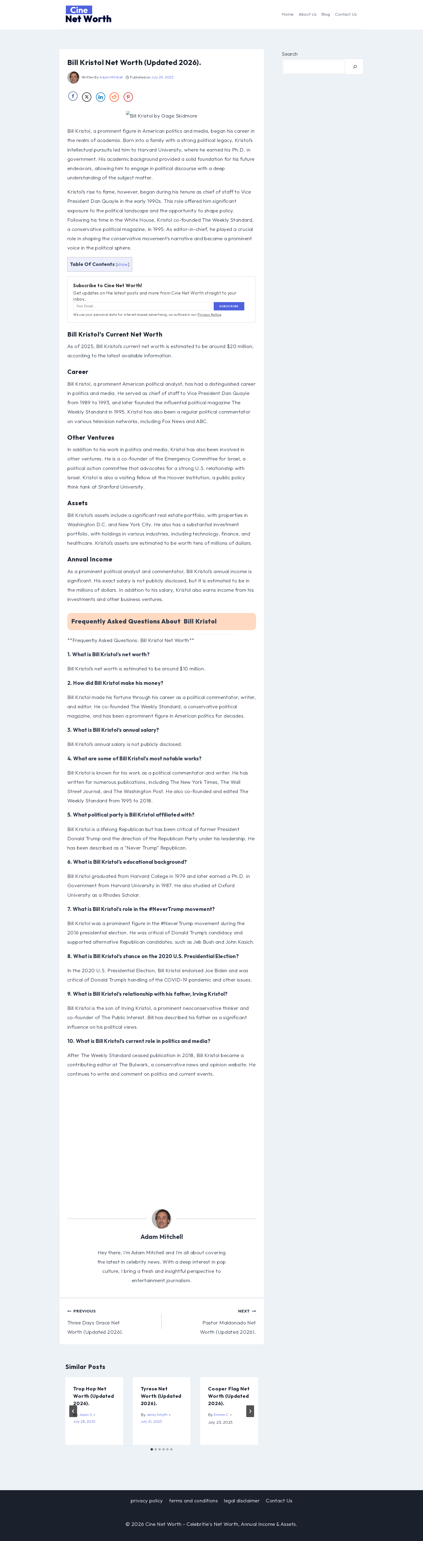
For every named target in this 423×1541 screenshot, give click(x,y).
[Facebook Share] (73, 96)
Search (290, 54)
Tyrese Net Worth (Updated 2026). (161, 1396)
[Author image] (73, 77)
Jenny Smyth (157, 1415)
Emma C (221, 1415)
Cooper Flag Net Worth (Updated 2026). (229, 1396)
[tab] (152, 1449)
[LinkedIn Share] (100, 97)
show (122, 264)
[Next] (250, 1411)
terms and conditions (193, 1500)
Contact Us (346, 14)
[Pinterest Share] (128, 97)
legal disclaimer (242, 1500)
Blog (325, 14)
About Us (308, 14)
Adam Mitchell (111, 77)
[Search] (355, 67)
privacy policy (147, 1500)
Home (288, 14)
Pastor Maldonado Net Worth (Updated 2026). (228, 1321)
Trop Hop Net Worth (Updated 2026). (93, 1396)
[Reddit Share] (114, 97)
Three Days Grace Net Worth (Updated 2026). (95, 1321)
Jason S (85, 1415)
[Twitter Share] (86, 97)
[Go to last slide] (73, 1411)
